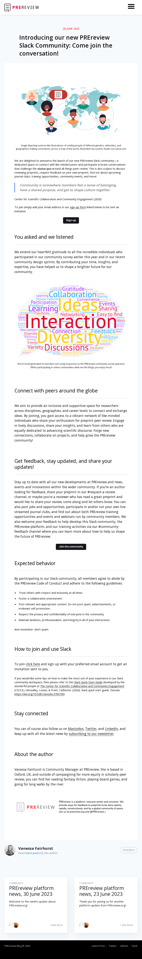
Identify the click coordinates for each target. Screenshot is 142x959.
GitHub (124, 946)
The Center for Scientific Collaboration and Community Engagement (82, 686)
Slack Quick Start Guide (88, 682)
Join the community (71, 546)
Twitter (91, 728)
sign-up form (78, 207)
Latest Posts (98, 946)
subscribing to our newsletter (91, 733)
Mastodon (76, 728)
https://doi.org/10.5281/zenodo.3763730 (39, 694)
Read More (128, 850)
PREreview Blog (13, 946)
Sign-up (71, 220)
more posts (32, 853)
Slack (135, 946)
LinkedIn (111, 728)
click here (33, 664)
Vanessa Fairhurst (35, 848)
